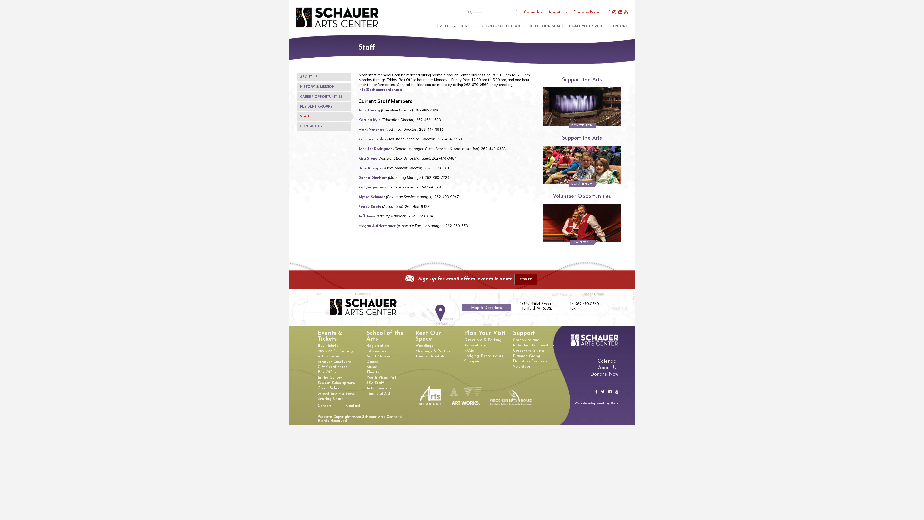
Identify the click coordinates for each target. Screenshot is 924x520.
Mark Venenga (372, 130)
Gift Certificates (332, 367)
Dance (372, 362)
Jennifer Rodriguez (375, 149)
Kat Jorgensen (371, 187)
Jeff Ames (367, 216)
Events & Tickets (455, 26)
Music (371, 367)
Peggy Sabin (370, 207)
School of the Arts (502, 26)
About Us (557, 12)
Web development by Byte (596, 403)
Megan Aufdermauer (377, 226)
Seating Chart (330, 399)
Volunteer (521, 367)
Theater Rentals (430, 356)
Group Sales (328, 388)
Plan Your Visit (586, 26)
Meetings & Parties (432, 351)
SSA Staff (375, 383)
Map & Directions (486, 308)
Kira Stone (368, 159)
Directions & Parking (482, 340)
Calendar (533, 12)
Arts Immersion (379, 388)
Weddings (424, 346)
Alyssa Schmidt (372, 197)
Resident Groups (316, 107)
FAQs (469, 351)
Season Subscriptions (336, 383)
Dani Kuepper (371, 168)
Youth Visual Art (381, 378)
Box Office (327, 372)
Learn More (582, 242)
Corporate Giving (528, 351)
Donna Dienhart (373, 178)
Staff (305, 116)
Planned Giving (526, 356)
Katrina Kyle (369, 120)
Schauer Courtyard (335, 362)
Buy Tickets (328, 346)
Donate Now (586, 12)
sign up (526, 279)
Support (618, 26)
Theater (373, 372)
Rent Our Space (546, 26)
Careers (325, 406)
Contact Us (311, 126)
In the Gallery (330, 378)
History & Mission (317, 87)
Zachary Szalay (372, 139)
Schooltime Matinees (336, 394)
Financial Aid (378, 394)
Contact (353, 406)
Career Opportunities (321, 97)
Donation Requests (530, 361)
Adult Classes (378, 356)
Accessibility (475, 345)
